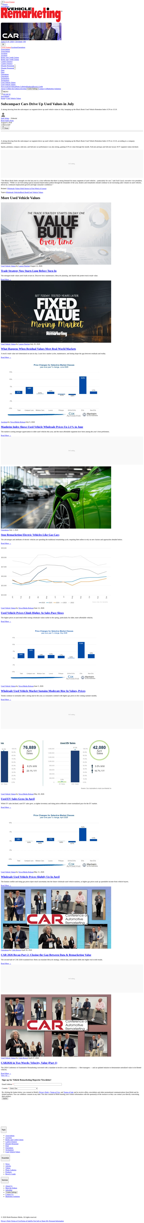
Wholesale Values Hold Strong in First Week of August (26, 188)
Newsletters (5, 6)
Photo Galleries (21, 87)
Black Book (24, 192)
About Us (4, 89)
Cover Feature (9, 2)
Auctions (18, 2)
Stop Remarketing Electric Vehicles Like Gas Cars (30, 534)
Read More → (6, 279)
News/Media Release (17, 422)
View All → (5, 1075)
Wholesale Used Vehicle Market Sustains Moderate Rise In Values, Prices (43, 690)
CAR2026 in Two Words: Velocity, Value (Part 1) (29, 1062)
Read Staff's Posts (7, 121)
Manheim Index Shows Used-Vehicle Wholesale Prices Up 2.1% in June (42, 426)
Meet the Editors (14, 89)
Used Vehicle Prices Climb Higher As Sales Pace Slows (32, 612)
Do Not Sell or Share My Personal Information (47, 1221)
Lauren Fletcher (24, 266)
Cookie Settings (32, 89)
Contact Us (43, 89)
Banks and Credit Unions (10, 57)
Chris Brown (16, 950)
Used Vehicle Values (8, 82)
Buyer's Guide (38, 87)
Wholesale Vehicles (13, 192)
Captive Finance (6, 62)
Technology (5, 78)
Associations (5, 49)
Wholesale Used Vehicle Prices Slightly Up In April (30, 876)
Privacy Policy (6, 1221)
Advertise (23, 89)
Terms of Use (16, 1221)
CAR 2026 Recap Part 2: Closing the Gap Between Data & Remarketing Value (46, 954)
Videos (13, 87)
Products (29, 87)
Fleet (2, 70)
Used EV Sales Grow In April (18, 798)
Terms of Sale (26, 1221)
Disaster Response (7, 66)
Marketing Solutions (54, 89)
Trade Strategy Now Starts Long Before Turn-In (28, 270)
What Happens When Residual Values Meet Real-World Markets (38, 348)
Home (3, 98)
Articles (8, 87)
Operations (25, 2)
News (3, 87)
